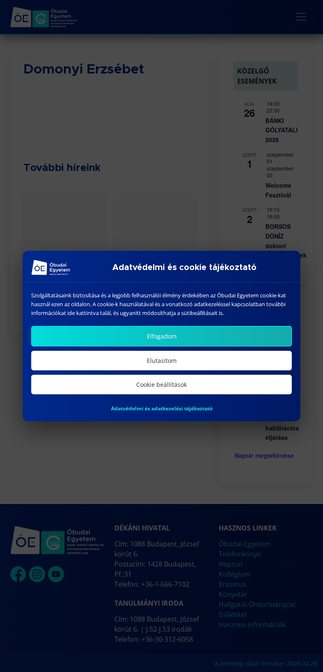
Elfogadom (162, 336)
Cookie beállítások (161, 384)
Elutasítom (162, 361)
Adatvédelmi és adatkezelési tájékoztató (161, 408)
